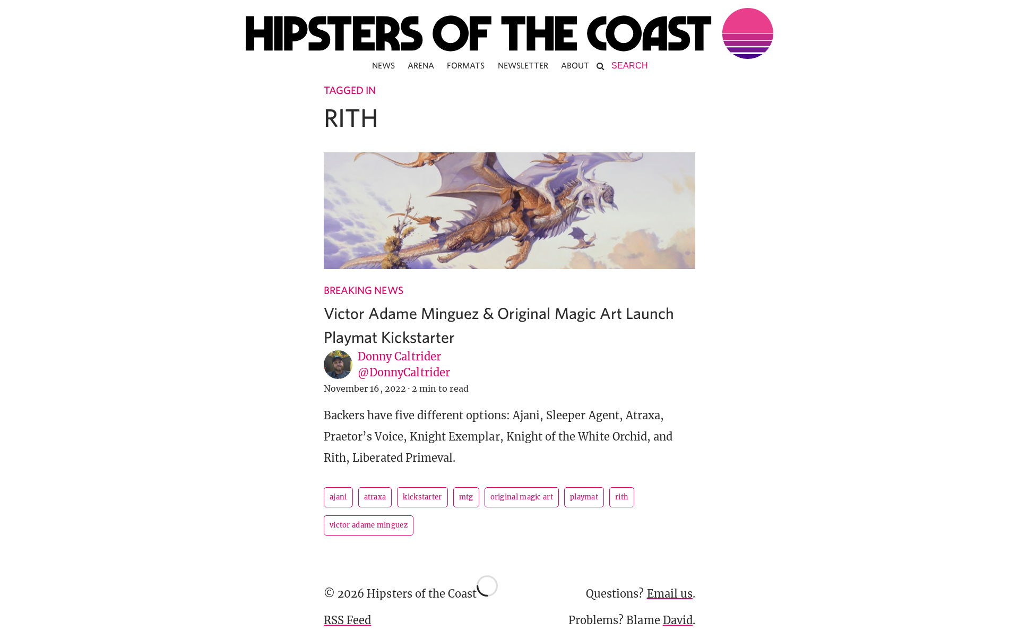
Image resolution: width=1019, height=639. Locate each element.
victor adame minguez (369, 525)
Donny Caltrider (399, 356)
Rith (621, 497)
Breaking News (363, 290)
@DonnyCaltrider (404, 372)
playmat (584, 497)
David (678, 620)
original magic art (521, 497)
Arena (421, 65)
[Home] (509, 33)
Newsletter (523, 65)
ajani (338, 497)
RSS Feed (347, 620)
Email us (670, 593)
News (383, 65)
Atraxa (375, 497)
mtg (466, 497)
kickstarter (422, 497)
